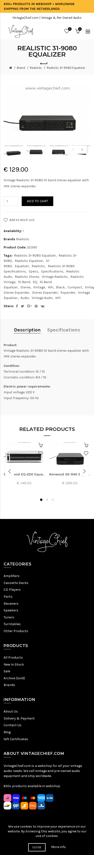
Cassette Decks (16, 583)
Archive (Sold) (14, 678)
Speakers (11, 610)
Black (60, 287)
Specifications (52, 271)
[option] (13, 151)
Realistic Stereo (27, 277)
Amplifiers (12, 576)
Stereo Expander (45, 293)
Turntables (12, 624)
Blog (7, 732)
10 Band (24, 282)
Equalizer (22, 266)
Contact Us (12, 725)
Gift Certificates (16, 739)
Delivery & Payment (19, 718)
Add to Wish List (21, 220)
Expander (67, 293)
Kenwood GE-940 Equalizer (69, 474)
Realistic (36, 68)
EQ (35, 282)
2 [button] (47, 500)
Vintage (39, 287)
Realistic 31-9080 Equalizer (66, 68)
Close (37, 847)
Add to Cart (37, 201)
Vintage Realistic (55, 277)
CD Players (12, 590)
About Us (11, 711)
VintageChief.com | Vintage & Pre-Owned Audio (47, 17)
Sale (7, 671)
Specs (33, 271)
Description (27, 330)
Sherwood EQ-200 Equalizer (24, 474)
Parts (8, 597)
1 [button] (41, 500)
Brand (21, 68)
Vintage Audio (42, 298)
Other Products (16, 631)
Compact (74, 287)
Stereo (25, 287)
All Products (13, 657)
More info (58, 847)
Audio (24, 298)
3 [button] (53, 500)
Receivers (11, 604)
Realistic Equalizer (29, 261)
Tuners (9, 617)
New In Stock (14, 664)
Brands (9, 685)
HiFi (50, 287)
